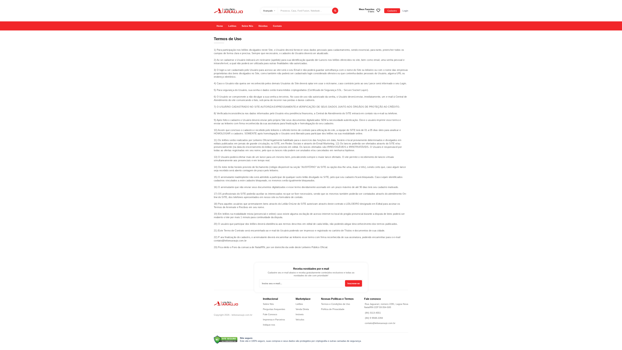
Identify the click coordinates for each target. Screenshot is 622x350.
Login (405, 10)
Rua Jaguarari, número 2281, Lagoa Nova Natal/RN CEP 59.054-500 (386, 306)
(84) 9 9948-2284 (374, 318)
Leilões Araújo (228, 11)
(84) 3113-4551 (373, 312)
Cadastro (392, 10)
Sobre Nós (247, 26)
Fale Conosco (270, 314)
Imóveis (300, 314)
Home (220, 26)
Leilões (232, 26)
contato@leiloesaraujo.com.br (380, 323)
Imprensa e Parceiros (274, 319)
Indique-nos (269, 324)
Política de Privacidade (332, 309)
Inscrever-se (353, 283)
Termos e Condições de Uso (335, 304)
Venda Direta (302, 309)
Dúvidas (263, 26)
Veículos (300, 319)
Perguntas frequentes (274, 309)
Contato (277, 26)
